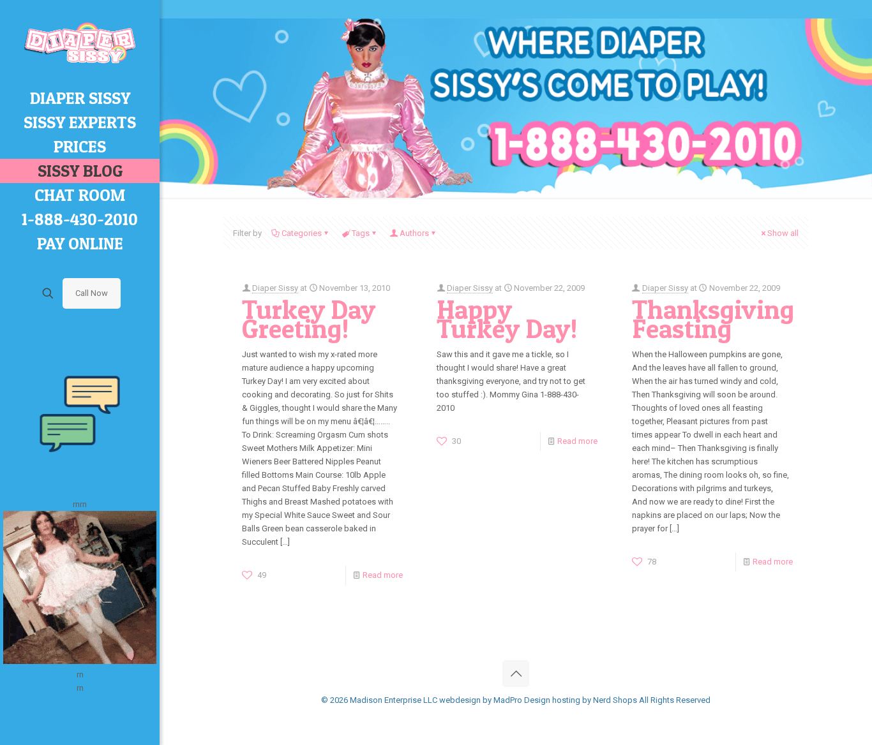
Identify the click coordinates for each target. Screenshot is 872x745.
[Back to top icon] (515, 673)
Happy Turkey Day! (507, 318)
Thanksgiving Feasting (713, 318)
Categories (302, 233)
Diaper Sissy (275, 288)
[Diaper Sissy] (80, 43)
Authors (414, 233)
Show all (783, 233)
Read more (383, 575)
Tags (361, 233)
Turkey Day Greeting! (308, 318)
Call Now (91, 293)
